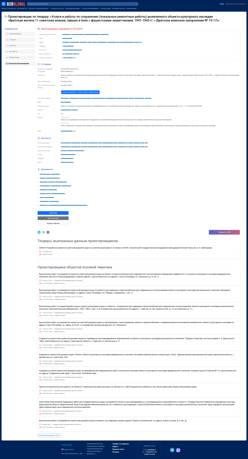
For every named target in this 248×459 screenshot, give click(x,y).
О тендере (12, 40)
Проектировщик (15, 34)
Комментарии (14, 57)
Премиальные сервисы (94, 451)
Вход (222, 4)
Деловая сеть (91, 454)
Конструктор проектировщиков (19, 63)
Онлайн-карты (118, 9)
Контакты (12, 45)
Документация (53, 218)
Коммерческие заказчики (95, 443)
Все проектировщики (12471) (49, 435)
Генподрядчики (72, 9)
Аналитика (131, 9)
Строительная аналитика (95, 448)
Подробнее (53, 213)
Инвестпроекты (9, 9)
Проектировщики (90, 9)
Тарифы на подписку (120, 444)
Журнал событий (53, 223)
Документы (13, 51)
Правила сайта (118, 449)
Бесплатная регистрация (235, 4)
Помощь (115, 452)
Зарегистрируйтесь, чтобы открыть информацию (80, 92)
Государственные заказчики (96, 446)
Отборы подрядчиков (38, 9)
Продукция (106, 9)
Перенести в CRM (224, 232)
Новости (23, 9)
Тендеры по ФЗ (57, 9)
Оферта (115, 446)
